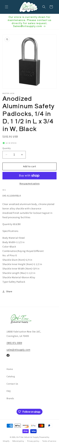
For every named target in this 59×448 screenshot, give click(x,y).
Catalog (11, 376)
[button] (6, 6)
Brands (10, 398)
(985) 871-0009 (14, 342)
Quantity (6, 148)
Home (10, 369)
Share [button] (9, 291)
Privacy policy (33, 441)
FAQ (9, 391)
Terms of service (49, 441)
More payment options (30, 183)
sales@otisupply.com (18, 349)
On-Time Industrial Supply (27, 437)
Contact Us (12, 383)
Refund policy (18, 441)
